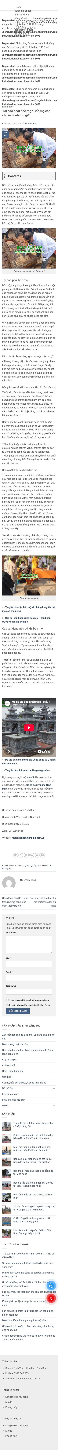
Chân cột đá (8, 1065)
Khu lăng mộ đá (10, 1094)
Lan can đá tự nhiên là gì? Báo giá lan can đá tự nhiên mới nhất (27, 1312)
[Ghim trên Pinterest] (37, 855)
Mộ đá (5, 1105)
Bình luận (11, 932)
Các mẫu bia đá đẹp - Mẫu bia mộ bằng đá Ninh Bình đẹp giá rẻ (27, 1052)
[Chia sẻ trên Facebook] (20, 855)
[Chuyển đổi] (54, 1088)
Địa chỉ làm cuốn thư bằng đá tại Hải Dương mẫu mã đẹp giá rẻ (28, 1274)
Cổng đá (6, 1076)
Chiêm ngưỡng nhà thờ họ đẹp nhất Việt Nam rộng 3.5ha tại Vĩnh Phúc (28, 1337)
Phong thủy (8, 107)
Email (9, 972)
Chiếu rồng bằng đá (12, 1071)
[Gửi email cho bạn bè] (31, 855)
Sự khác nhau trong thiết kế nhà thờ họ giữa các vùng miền (27, 1265)
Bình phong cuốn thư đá (15, 1044)
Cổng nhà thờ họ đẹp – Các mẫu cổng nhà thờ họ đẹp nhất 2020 (28, 1328)
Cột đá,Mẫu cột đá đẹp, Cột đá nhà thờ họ (24, 1082)
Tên (8, 958)
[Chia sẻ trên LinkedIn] (42, 855)
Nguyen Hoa (30, 124)
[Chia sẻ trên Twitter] (26, 855)
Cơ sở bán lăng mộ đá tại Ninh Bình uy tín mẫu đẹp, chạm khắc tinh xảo (26, 1284)
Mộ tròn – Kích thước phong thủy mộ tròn (24, 1320)
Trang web (11, 986)
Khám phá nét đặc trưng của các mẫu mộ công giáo (27, 1303)
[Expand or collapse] (52, 176)
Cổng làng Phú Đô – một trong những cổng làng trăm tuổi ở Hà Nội (15, 902)
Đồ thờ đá (7, 1088)
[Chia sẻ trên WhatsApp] (15, 855)
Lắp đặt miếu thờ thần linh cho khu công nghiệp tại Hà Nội (29, 1293)
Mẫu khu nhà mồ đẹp (13, 1099)
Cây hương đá (9, 1059)
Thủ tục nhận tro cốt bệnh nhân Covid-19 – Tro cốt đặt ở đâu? (28, 1255)
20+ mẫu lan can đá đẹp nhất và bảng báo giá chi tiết (28, 1036)
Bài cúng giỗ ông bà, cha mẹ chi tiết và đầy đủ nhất (43, 902)
